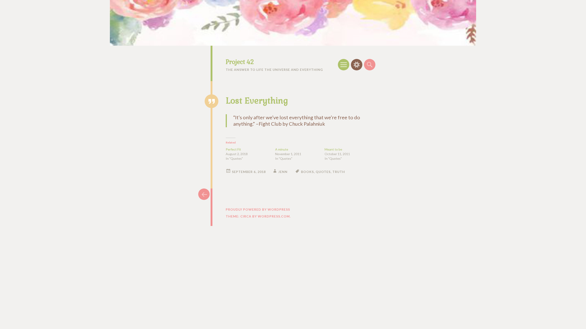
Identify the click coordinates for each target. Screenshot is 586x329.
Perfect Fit (233, 149)
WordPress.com (274, 216)
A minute (281, 149)
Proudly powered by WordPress (258, 209)
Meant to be (333, 149)
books (307, 172)
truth (338, 172)
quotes (323, 172)
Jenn (283, 172)
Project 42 (240, 62)
